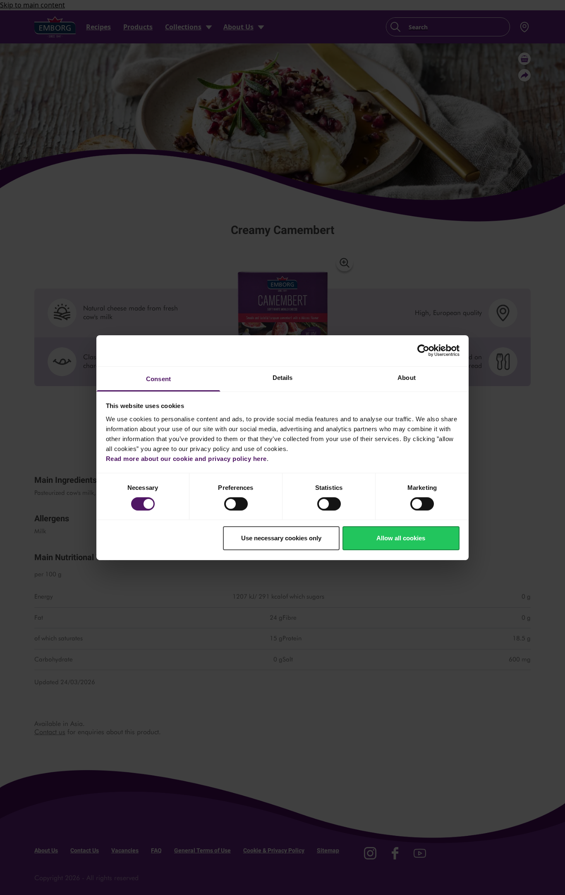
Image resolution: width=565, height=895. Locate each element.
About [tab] (406, 377)
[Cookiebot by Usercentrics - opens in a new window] (423, 350)
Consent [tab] (158, 378)
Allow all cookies (400, 538)
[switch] (236, 504)
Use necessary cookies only (281, 538)
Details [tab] (283, 377)
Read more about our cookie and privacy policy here (186, 458)
